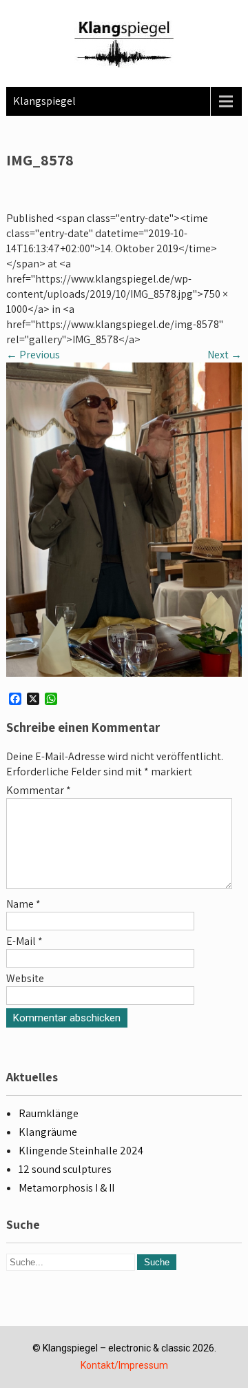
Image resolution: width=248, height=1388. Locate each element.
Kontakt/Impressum (124, 1365)
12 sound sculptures (65, 1169)
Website (25, 978)
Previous (33, 354)
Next (224, 354)
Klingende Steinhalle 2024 (81, 1150)
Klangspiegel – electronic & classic (116, 1348)
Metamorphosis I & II (66, 1188)
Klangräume (48, 1132)
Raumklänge (49, 1113)
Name (23, 904)
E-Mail (24, 941)
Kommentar (38, 790)
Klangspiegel (44, 101)
